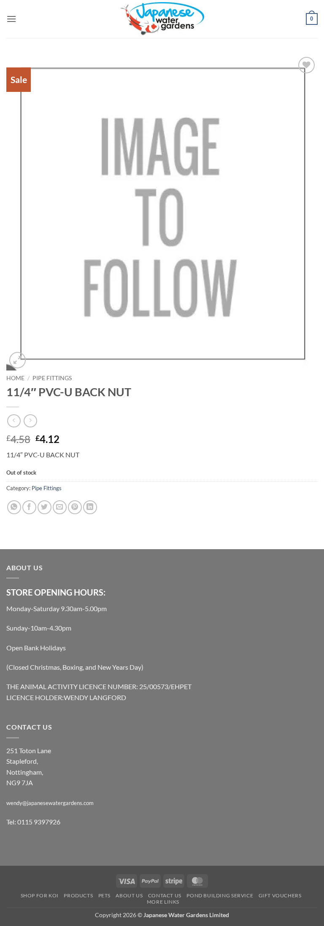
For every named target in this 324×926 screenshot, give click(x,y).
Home (15, 378)
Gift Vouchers (280, 895)
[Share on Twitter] (44, 507)
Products (78, 895)
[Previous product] (30, 420)
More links (163, 902)
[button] (11, 18)
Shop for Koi (40, 895)
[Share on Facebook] (29, 507)
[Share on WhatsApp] (14, 507)
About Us (129, 895)
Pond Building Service (219, 895)
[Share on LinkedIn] (90, 507)
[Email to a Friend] (60, 507)
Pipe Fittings (52, 378)
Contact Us (164, 895)
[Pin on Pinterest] (75, 507)
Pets (104, 895)
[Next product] (13, 420)
